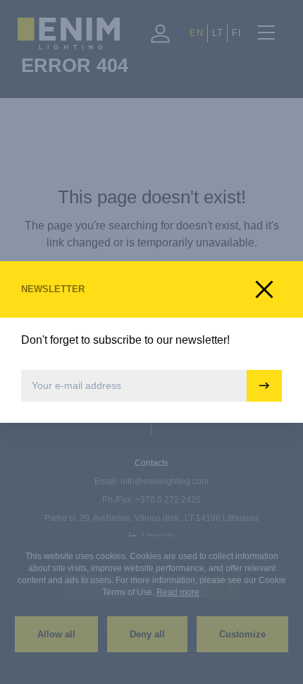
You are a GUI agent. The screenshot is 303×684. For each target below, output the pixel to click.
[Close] (264, 289)
